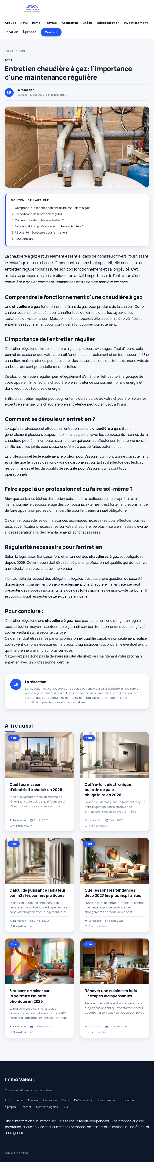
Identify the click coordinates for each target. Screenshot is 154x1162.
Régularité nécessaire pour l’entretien (41, 232)
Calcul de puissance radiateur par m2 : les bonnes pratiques (37, 893)
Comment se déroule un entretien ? (39, 220)
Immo (36, 23)
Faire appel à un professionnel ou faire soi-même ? (49, 226)
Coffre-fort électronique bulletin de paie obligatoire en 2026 (108, 789)
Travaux (51, 23)
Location (11, 32)
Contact (51, 32)
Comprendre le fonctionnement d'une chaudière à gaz (52, 208)
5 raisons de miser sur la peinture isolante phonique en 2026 (29, 996)
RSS (65, 1107)
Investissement (136, 23)
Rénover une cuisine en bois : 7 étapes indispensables (111, 993)
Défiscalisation (108, 23)
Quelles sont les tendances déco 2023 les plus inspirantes (113, 893)
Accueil (10, 23)
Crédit (87, 23)
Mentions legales (47, 1107)
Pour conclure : (25, 239)
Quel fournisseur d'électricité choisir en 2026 (35, 787)
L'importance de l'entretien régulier (38, 214)
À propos (29, 32)
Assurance (70, 23)
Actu (24, 23)
